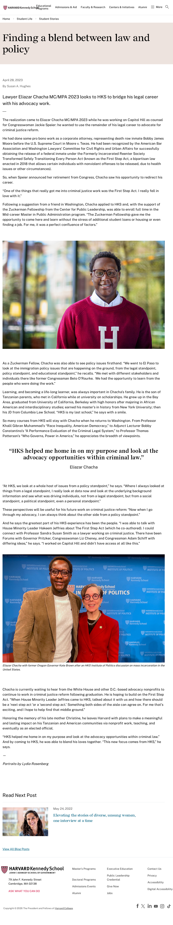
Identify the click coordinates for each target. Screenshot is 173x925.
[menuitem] (43, 8)
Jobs (110, 893)
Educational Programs (43, 7)
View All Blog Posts (16, 849)
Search (167, 7)
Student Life (24, 18)
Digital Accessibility (160, 889)
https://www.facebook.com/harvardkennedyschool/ (138, 906)
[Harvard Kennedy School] (22, 7)
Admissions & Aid (66, 7)
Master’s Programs (84, 868)
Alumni (142, 7)
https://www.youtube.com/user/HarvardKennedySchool (156, 906)
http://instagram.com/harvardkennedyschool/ (162, 906)
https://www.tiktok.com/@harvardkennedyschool (169, 906)
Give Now (113, 886)
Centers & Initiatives (121, 7)
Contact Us (154, 868)
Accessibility (155, 882)
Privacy (152, 875)
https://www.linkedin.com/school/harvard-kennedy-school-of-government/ (150, 906)
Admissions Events (84, 886)
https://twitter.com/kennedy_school (143, 906)
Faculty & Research (93, 7)
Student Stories (49, 18)
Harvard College (64, 908)
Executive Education (120, 868)
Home (6, 18)
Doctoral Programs (84, 879)
